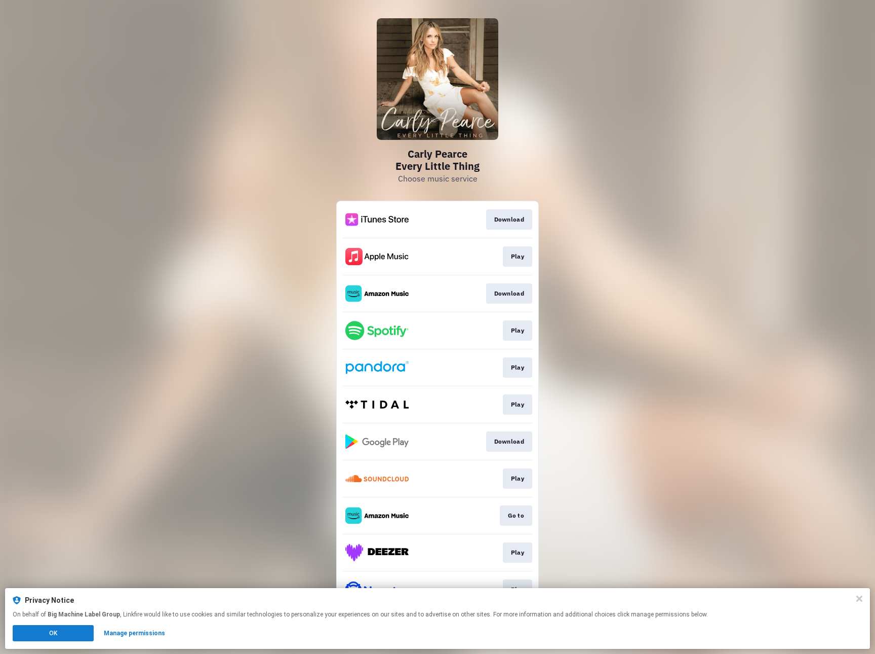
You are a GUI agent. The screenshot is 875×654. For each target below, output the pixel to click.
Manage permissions (134, 633)
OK (53, 633)
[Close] (859, 599)
